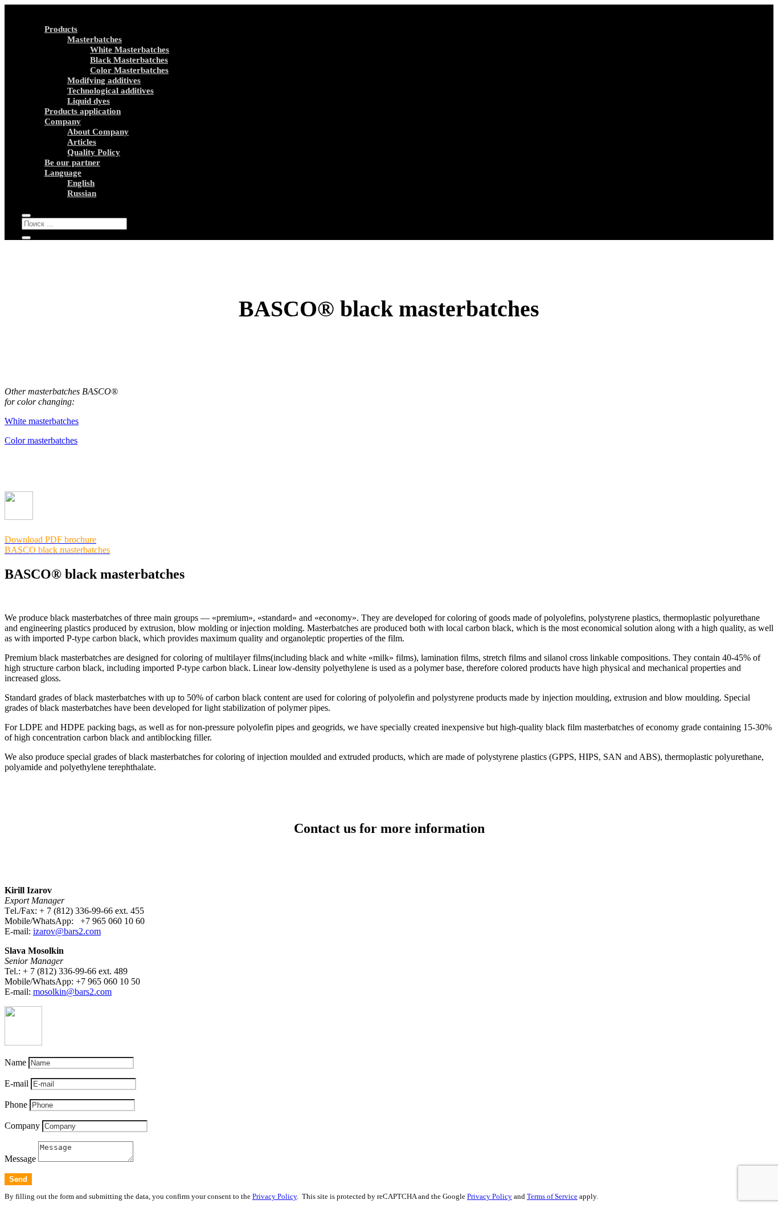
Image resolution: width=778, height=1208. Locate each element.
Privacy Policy (274, 1196)
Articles (81, 142)
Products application (82, 111)
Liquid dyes (88, 100)
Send (18, 1179)
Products (60, 29)
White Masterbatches (129, 49)
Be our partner (72, 162)
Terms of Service (552, 1196)
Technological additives (110, 90)
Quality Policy (93, 152)
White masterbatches (42, 421)
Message (20, 1159)
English (81, 183)
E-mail (16, 1083)
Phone (16, 1104)
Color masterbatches (41, 440)
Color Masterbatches (129, 70)
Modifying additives (104, 80)
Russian (81, 193)
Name (15, 1062)
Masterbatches (94, 39)
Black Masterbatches (129, 59)
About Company (98, 131)
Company (62, 121)
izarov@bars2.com (67, 931)
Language (62, 172)
